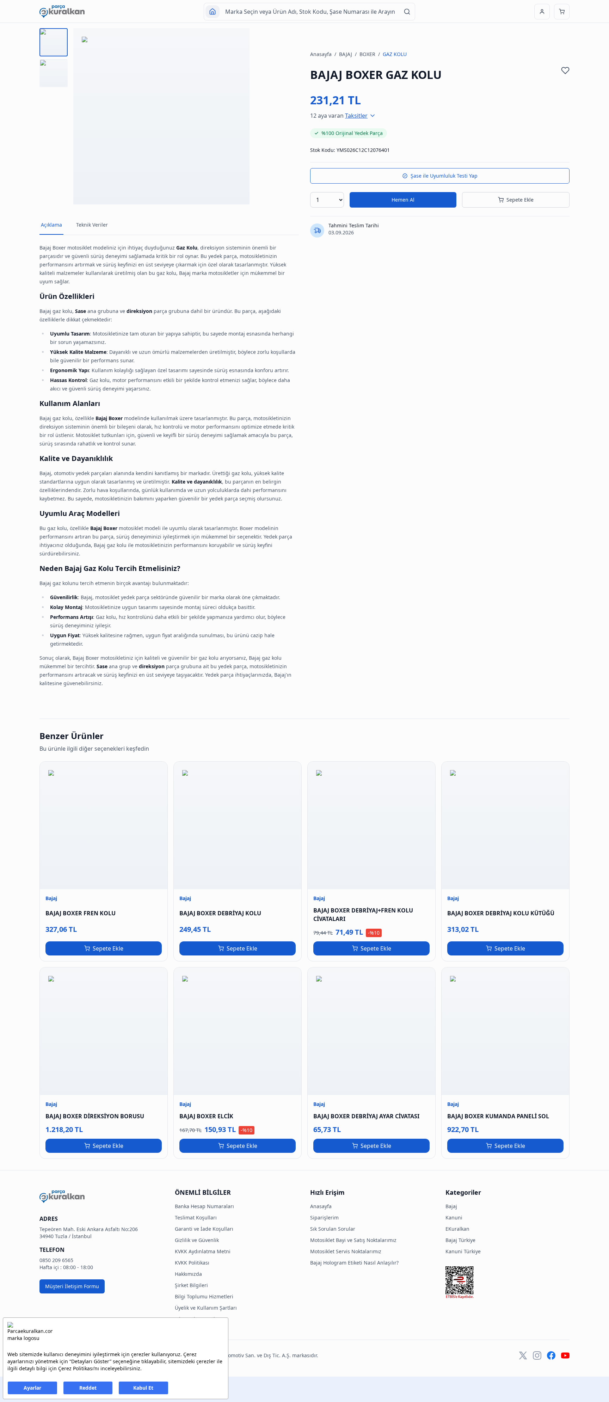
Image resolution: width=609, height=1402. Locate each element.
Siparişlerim (324, 1217)
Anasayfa (321, 54)
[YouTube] (565, 1355)
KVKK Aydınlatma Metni (202, 1251)
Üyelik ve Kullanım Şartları (206, 1307)
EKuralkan (457, 1228)
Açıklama (51, 224)
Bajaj (451, 1206)
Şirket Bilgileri (191, 1285)
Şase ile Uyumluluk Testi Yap (444, 175)
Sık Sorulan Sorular (197, 1319)
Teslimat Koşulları (196, 1217)
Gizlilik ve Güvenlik (197, 1240)
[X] (523, 1355)
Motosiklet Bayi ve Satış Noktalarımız (353, 1240)
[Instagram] (537, 1355)
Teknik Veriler (92, 224)
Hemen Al (403, 199)
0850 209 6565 (56, 1260)
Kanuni (453, 1217)
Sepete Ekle (520, 199)
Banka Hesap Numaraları (204, 1206)
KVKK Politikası (192, 1262)
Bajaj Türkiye (460, 1240)
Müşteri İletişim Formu (72, 1286)
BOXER (367, 54)
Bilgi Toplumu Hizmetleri (204, 1296)
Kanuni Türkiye (463, 1251)
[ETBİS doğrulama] (507, 1282)
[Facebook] (551, 1355)
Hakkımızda (188, 1274)
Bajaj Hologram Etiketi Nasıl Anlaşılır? (354, 1262)
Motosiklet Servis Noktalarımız (345, 1251)
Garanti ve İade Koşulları (204, 1228)
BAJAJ (345, 54)
